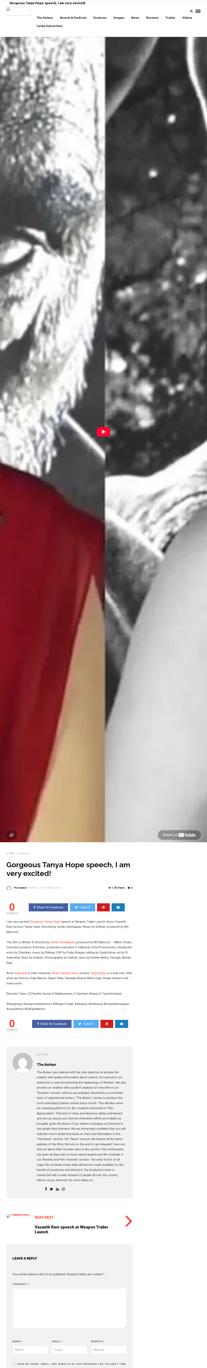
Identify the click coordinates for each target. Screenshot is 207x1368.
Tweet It (84, 907)
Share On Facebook (50, 907)
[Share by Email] (118, 907)
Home (10, 853)
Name (18, 1341)
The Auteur (45, 17)
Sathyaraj (21, 973)
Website (97, 1341)
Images (118, 17)
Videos (187, 17)
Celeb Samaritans (50, 26)
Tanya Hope (98, 973)
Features (100, 17)
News (135, 17)
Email (57, 1341)
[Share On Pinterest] (103, 907)
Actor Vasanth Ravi (65, 973)
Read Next (44, 1217)
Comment (21, 1284)
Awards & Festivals (73, 17)
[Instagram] (63, 1189)
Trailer (170, 17)
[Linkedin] (57, 1189)
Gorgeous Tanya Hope (45, 921)
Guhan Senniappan (62, 942)
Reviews (152, 17)
